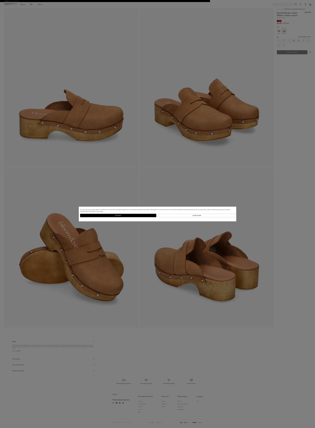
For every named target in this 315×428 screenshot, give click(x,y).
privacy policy (99, 211)
